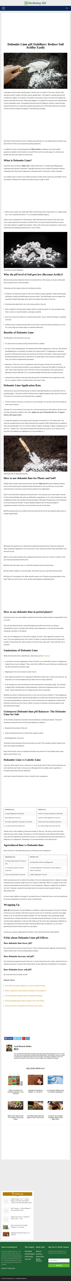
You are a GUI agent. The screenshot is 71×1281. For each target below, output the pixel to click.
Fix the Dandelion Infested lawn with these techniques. (24, 996)
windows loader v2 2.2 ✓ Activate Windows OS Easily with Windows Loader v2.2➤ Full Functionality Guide (21, 1200)
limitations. (46, 656)
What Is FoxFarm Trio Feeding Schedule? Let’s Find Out (16, 1092)
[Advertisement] (35, 29)
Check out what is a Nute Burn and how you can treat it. (24, 1006)
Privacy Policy (11, 1268)
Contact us (39, 1254)
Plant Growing (29, 1256)
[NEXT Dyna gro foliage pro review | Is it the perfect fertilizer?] (69, 1276)
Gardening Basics (30, 1254)
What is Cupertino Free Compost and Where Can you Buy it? (25, 991)
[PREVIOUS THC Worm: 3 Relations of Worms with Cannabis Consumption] (2, 1276)
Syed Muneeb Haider (23, 1046)
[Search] (67, 8)
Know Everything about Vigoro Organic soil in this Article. (24, 1001)
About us (38, 1251)
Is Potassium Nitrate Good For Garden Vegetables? (55, 1091)
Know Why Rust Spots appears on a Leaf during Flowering (25, 986)
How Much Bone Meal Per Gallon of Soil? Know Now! (35, 1116)
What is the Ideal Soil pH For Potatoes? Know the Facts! (16, 1117)
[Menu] (3, 8)
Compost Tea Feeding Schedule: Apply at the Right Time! (55, 1117)
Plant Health (28, 1251)
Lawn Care (28, 1259)
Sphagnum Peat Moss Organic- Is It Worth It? (35, 1091)
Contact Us (4, 1268)
